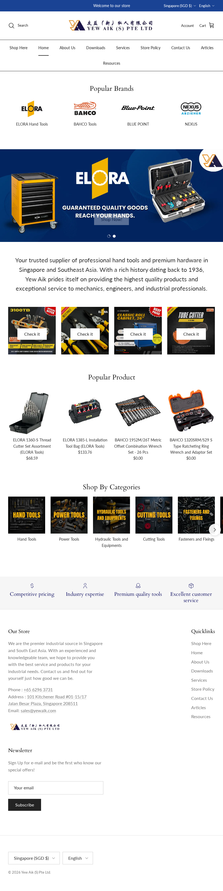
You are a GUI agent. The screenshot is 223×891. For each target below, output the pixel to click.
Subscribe (24, 804)
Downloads (95, 47)
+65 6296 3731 (38, 689)
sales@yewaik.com (38, 710)
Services (123, 47)
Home (43, 47)
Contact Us (180, 47)
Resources (111, 63)
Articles (207, 47)
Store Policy (150, 47)
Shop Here (18, 47)
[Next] (215, 530)
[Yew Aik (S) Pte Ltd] (111, 26)
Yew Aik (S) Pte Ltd (35, 872)
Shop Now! (111, 219)
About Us (67, 47)
